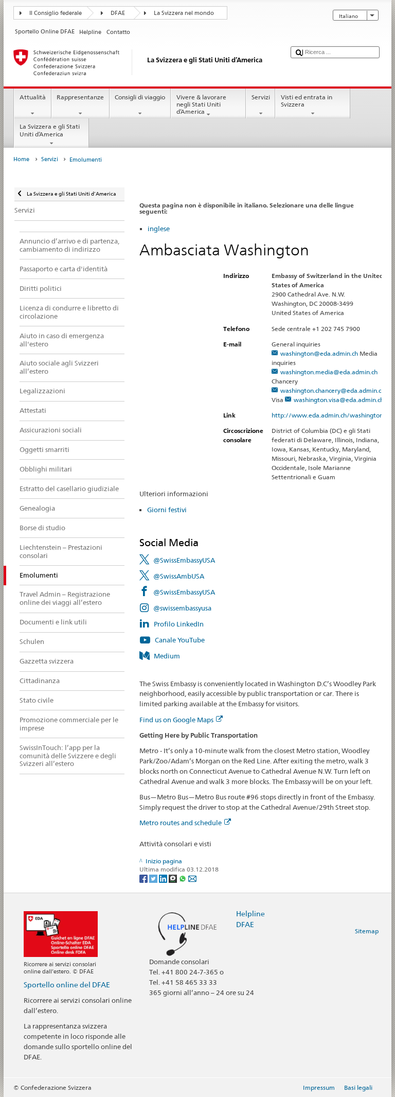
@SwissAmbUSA (178, 576)
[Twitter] (154, 878)
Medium (167, 656)
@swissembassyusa (182, 608)
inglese (159, 228)
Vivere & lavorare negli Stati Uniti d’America (201, 104)
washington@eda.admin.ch (319, 353)
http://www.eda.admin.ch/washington (327, 415)
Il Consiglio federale (55, 13)
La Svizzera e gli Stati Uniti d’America (50, 130)
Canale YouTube (180, 640)
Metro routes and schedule (180, 823)
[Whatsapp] (183, 878)
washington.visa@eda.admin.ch (339, 399)
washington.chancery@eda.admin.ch (332, 390)
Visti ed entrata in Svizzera (306, 100)
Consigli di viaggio (140, 97)
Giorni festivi (167, 510)
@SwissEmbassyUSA (184, 560)
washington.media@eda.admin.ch (329, 372)
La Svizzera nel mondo (184, 13)
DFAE (118, 13)
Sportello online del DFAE (67, 984)
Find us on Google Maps (176, 720)
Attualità (33, 97)
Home (21, 159)
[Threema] (173, 878)
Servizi (261, 97)
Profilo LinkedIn (179, 624)
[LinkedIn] (164, 878)
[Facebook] (144, 878)
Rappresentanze (80, 97)
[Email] (192, 878)
